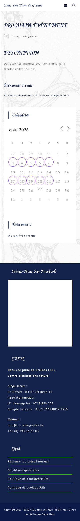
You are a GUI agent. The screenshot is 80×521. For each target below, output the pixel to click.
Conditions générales (23, 470)
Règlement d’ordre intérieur (28, 461)
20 (40, 181)
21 (49, 181)
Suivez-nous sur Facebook (34, 271)
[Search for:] (72, 5)
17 (13, 181)
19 (31, 181)
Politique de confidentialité (28, 479)
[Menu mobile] (66, 5)
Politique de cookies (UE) (26, 487)
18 (22, 181)
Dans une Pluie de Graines (23, 5)
